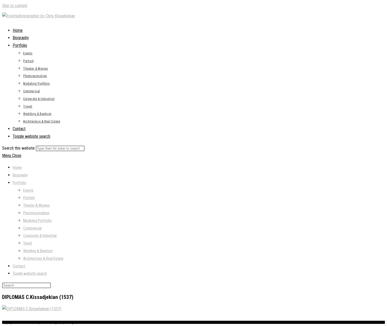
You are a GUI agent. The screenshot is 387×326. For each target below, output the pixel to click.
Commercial (32, 228)
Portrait (29, 197)
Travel (27, 243)
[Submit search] (54, 286)
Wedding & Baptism (38, 250)
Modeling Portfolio (37, 220)
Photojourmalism (36, 213)
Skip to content (14, 5)
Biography (20, 175)
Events (28, 190)
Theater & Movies (36, 205)
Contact (19, 266)
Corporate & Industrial (40, 235)
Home (17, 167)
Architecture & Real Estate (43, 258)
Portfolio (19, 182)
